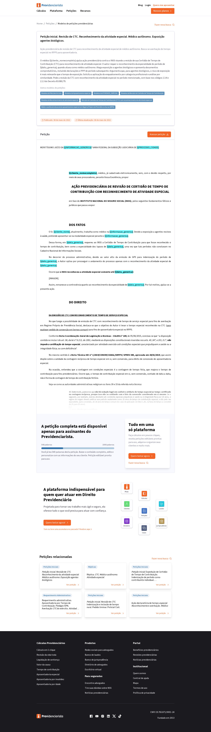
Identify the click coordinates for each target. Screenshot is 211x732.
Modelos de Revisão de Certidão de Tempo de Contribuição (142, 93)
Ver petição (71, 584)
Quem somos (139, 673)
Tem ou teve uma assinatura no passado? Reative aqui (66, 529)
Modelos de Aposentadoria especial (77, 93)
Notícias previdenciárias (96, 693)
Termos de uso (140, 688)
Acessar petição (157, 134)
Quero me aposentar (163, 5)
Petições (71, 11)
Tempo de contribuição (48, 669)
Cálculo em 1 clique (46, 650)
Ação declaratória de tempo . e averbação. (149, 604)
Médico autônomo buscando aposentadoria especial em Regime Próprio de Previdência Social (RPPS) (77, 107)
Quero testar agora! (55, 522)
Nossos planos (161, 11)
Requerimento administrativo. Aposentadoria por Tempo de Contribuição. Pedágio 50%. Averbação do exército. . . (60, 604)
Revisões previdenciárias (145, 655)
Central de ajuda (141, 678)
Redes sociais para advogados (99, 650)
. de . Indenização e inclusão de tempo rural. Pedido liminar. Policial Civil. (103, 604)
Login (148, 5)
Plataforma (56, 11)
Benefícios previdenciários (146, 650)
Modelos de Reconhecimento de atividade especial (59, 100)
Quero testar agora (140, 456)
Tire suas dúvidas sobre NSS (98, 688)
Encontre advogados (95, 683)
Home (40, 23)
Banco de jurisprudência (96, 659)
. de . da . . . (60, 576)
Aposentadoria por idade (49, 684)
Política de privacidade (144, 693)
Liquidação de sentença (48, 659)
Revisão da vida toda (46, 655)
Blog (140, 5)
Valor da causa (43, 664)
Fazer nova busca (163, 24)
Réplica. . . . (102, 576)
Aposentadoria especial (48, 674)
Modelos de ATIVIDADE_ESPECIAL (106, 93)
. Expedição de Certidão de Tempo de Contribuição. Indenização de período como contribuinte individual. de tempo (149, 576)
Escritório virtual (93, 669)
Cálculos (41, 11)
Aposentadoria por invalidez (50, 679)
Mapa (135, 683)
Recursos (85, 11)
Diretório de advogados (96, 664)
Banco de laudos (93, 655)
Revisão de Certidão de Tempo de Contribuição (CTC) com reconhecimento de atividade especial (117, 100)
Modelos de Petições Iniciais (51, 93)
